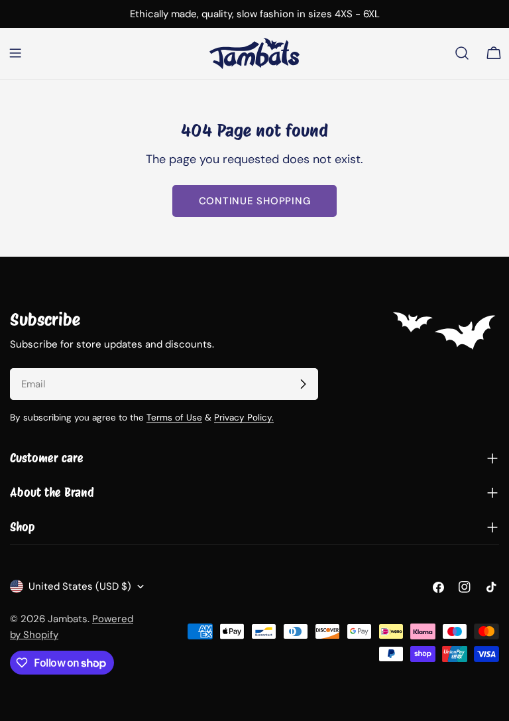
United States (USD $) (79, 586)
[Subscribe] (303, 384)
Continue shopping (255, 201)
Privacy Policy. (244, 417)
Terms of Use (174, 417)
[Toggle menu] (15, 53)
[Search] (462, 53)
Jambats (67, 618)
